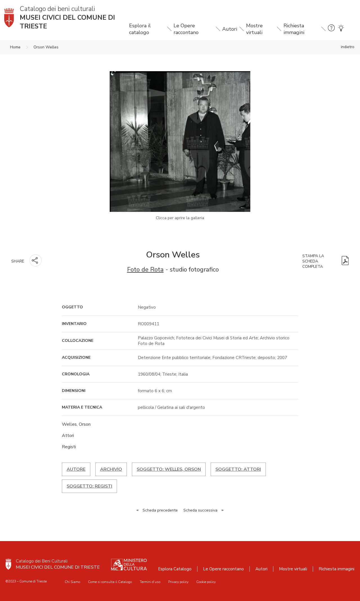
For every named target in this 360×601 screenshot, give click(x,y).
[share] (35, 260)
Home (15, 47)
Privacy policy (178, 582)
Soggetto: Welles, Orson (169, 469)
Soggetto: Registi (89, 486)
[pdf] (345, 261)
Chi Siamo (72, 582)
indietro (347, 47)
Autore (76, 469)
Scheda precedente (160, 510)
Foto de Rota (145, 269)
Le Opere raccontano (186, 29)
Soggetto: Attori (238, 469)
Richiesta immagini (294, 29)
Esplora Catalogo (175, 569)
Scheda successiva (200, 510)
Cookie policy (206, 582)
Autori (229, 29)
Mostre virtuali (254, 29)
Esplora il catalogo (140, 29)
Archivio (111, 469)
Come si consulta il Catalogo (110, 582)
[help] (331, 28)
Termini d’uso (150, 582)
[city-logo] (8, 564)
